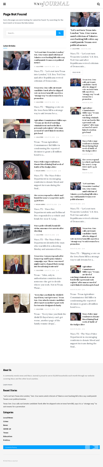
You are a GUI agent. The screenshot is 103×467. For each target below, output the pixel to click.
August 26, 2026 (50, 66)
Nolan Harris (40, 171)
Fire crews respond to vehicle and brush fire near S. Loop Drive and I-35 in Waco (49, 198)
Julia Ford (39, 66)
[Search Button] (98, 4)
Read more (78, 72)
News (75, 24)
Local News (8, 417)
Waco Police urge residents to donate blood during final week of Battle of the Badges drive (49, 164)
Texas (5, 432)
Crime (5, 421)
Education (7, 436)
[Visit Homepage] (51, 4)
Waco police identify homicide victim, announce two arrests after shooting (48, 228)
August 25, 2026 (50, 137)
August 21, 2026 (50, 270)
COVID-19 (7, 429)
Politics (6, 440)
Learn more (7, 384)
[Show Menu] (4, 4)
